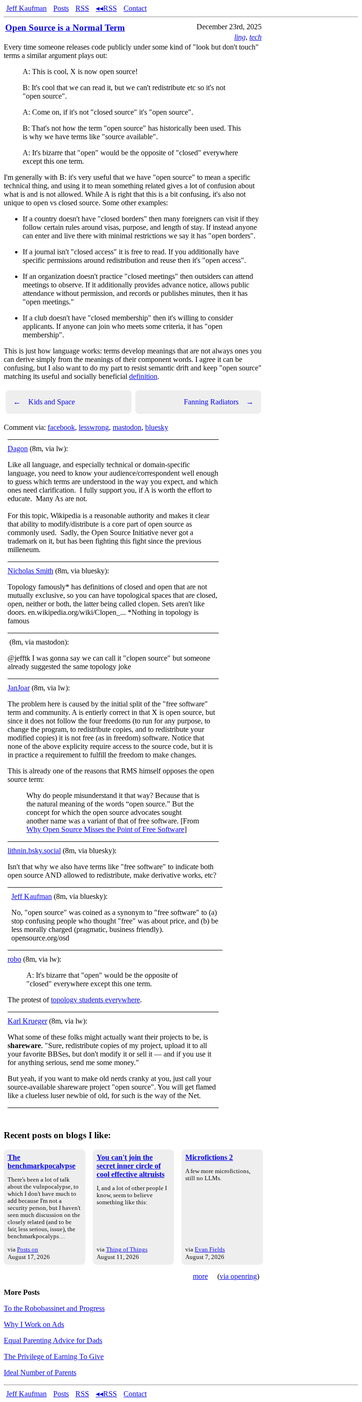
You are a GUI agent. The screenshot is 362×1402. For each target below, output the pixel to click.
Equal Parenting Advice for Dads (53, 1340)
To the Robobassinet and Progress (54, 1308)
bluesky (156, 427)
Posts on (27, 1249)
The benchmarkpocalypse (41, 1161)
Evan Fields (210, 1249)
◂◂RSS (106, 8)
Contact (135, 8)
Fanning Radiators (219, 402)
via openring (238, 1276)
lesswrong (94, 427)
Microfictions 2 (209, 1157)
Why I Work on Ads (34, 1324)
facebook (61, 427)
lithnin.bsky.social (34, 851)
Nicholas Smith (30, 571)
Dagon (18, 449)
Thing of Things (127, 1249)
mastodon (127, 427)
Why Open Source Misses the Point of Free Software (105, 829)
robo (14, 959)
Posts (61, 8)
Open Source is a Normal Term (65, 28)
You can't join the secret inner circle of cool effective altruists (131, 1165)
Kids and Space (44, 402)
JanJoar (19, 688)
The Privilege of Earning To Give (54, 1356)
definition (143, 376)
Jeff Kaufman (26, 8)
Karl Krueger (27, 1021)
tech (255, 37)
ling (240, 37)
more (200, 1276)
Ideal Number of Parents (40, 1372)
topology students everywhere (95, 1000)
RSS (82, 8)
